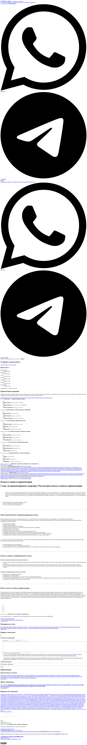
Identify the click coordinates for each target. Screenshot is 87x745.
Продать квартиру (16, 468)
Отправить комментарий (6, 661)
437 (62, 734)
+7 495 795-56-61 (4, 364)
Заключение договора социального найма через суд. (26, 473)
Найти (22, 358)
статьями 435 (57, 734)
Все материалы (61, 467)
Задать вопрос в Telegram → (7, 465)
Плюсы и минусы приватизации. (36, 476)
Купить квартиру (24, 468)
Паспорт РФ (36, 471)
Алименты (21, 469)
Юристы (10, 2)
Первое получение (32, 467)
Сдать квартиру (40, 468)
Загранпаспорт (42, 471)
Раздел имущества (41, 469)
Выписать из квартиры (6, 469)
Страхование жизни (16, 2)
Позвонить (11, 618)
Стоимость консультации (42, 467)
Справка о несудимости (51, 471)
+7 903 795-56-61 (12, 364)
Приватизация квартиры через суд (21, 397)
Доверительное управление (50, 468)
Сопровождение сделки (70, 468)
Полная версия (57, 731)
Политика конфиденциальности (32, 731)
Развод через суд (15, 469)
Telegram (7, 618)
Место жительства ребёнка (31, 469)
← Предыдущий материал (7, 620)
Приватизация (12, 477)
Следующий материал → (18, 620)
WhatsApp (3, 618)
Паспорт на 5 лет (77, 467)
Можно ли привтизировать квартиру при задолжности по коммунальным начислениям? (59, 474)
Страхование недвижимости (26, 471)
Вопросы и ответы (53, 467)
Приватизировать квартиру (7, 397)
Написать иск (79, 468)
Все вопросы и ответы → (6, 711)
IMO (6, 357)
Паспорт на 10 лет (69, 467)
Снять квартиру (32, 468)
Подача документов (26, 2)
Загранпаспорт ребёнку (6, 468)
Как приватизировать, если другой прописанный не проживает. (53, 473)
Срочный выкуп (60, 468)
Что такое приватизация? (22, 474)
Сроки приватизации (33, 474)
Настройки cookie (44, 731)
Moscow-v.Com (4, 477)
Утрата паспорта (24, 467)
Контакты (33, 2)
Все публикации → (5, 687)
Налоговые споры (61, 469)
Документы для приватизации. (75, 473)
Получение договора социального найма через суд (41, 397)
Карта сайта (51, 731)
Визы (59, 471)
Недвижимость (4, 2)
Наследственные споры (51, 469)
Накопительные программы (13, 471)
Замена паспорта (16, 467)
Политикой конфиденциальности (68, 655)
